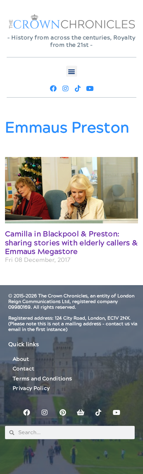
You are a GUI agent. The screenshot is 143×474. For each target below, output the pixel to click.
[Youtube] (90, 88)
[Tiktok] (77, 88)
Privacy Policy (31, 388)
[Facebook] (53, 88)
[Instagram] (65, 88)
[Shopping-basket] (80, 412)
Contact (23, 368)
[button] (71, 71)
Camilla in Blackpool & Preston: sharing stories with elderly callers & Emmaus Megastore (71, 243)
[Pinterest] (62, 412)
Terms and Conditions (42, 378)
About (21, 359)
